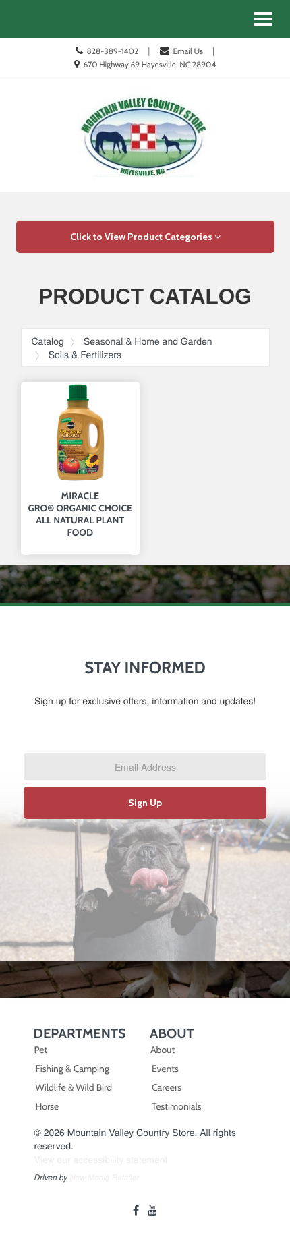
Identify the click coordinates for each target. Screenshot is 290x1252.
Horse (47, 1106)
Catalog (48, 340)
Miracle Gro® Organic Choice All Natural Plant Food (80, 514)
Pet (41, 1050)
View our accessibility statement (101, 1159)
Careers (166, 1087)
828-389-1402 (112, 51)
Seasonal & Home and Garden (148, 340)
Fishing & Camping (72, 1068)
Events (165, 1068)
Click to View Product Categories (142, 237)
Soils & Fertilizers (85, 354)
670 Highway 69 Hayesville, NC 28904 (149, 64)
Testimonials (177, 1106)
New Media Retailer (104, 1177)
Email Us (188, 51)
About (162, 1050)
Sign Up (145, 803)
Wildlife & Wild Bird (74, 1087)
